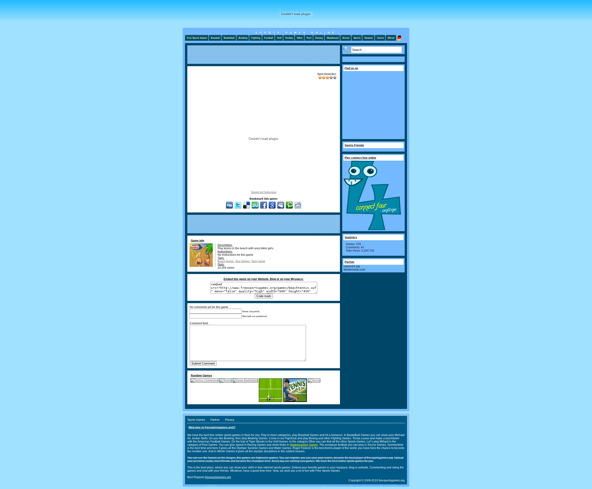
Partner (215, 419)
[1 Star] (320, 77)
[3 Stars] (327, 77)
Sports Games (196, 419)
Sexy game (258, 261)
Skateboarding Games (304, 444)
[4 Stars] (331, 77)
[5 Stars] (335, 77)
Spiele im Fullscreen (264, 192)
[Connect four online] (372, 229)
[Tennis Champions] (204, 380)
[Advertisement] (264, 55)
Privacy (229, 419)
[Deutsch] (399, 38)
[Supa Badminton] (245, 380)
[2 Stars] (324, 77)
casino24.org (351, 266)
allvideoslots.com (354, 269)
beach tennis (226, 261)
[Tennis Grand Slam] (295, 401)
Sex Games (242, 261)
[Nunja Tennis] (270, 401)
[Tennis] (225, 380)
